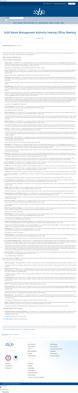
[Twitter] (9, 350)
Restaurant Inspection (54, 355)
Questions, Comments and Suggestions (36, 377)
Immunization (53, 351)
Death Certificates (54, 346)
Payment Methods (31, 370)
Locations (30, 353)
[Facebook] (6, 350)
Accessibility (30, 363)
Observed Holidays (32, 355)
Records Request (53, 353)
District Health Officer (32, 351)
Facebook (25, 329)
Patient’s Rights (31, 368)
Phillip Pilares (4, 334)
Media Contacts (9, 318)
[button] (0, 387)
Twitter (29, 329)
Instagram (33, 329)
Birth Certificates (53, 344)
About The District (31, 344)
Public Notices (8, 368)
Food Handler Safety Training (56, 348)
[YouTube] (12, 350)
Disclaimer (30, 365)
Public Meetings (8, 365)
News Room (7, 363)
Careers (29, 348)
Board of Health (31, 346)
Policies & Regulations (32, 372)
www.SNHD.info (12, 329)
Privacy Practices (31, 374)
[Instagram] (15, 350)
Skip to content (3, 0)
